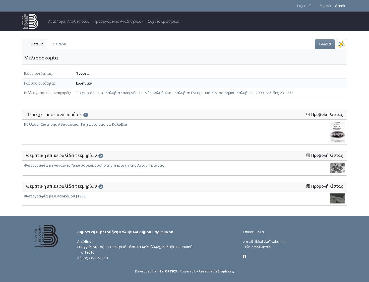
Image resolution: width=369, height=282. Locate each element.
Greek (340, 5)
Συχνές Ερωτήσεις (163, 21)
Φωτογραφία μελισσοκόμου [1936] (55, 196)
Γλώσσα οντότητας (40, 83)
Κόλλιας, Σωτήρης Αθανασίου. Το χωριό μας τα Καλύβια (75, 124)
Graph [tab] (60, 44)
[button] (308, 114)
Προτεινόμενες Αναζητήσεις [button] (117, 21)
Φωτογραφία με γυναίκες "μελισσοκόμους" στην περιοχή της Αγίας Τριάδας (94, 165)
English (325, 5)
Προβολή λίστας (326, 114)
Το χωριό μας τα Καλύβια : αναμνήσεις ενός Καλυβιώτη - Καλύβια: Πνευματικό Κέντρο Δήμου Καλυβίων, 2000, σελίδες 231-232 (184, 92)
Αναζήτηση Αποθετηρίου (69, 21)
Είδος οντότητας (38, 73)
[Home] (32, 21)
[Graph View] (341, 44)
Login (301, 5)
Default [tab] (36, 44)
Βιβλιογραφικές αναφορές (47, 92)
